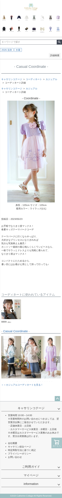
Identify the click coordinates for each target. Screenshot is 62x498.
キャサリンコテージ (11, 79)
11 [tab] (33, 381)
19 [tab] (52, 381)
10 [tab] (31, 381)
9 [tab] (29, 381)
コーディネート (34, 79)
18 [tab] (50, 381)
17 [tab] (47, 381)
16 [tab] (45, 381)
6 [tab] (22, 381)
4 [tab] (17, 381)
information (31, 484)
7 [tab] (24, 381)
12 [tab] (36, 381)
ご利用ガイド (31, 466)
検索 (59, 42)
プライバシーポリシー (19, 453)
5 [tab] (20, 381)
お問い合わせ (15, 457)
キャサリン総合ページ (19, 446)
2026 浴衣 (6, 50)
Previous (5, 359)
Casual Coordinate (15, 331)
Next (56, 359)
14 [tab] (40, 381)
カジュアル (51, 79)
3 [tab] (15, 381)
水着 (18, 50)
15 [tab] (43, 381)
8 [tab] (26, 381)
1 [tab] (10, 381)
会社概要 (12, 443)
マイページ (31, 475)
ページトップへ (57, 398)
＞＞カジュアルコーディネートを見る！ (22, 384)
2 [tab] (13, 381)
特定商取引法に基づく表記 (22, 450)
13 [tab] (38, 381)
